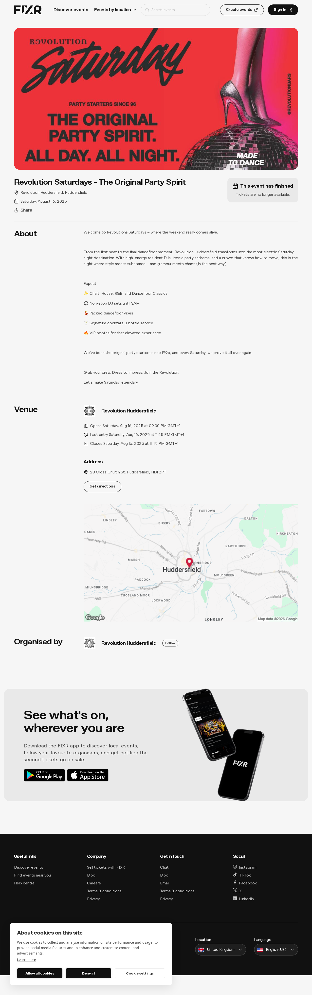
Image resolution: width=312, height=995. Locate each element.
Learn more (26, 959)
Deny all (88, 973)
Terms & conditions (104, 891)
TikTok (245, 875)
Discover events (71, 9)
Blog (91, 875)
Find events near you (32, 875)
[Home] (28, 10)
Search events (163, 9)
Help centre (24, 883)
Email (164, 883)
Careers (94, 883)
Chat (164, 867)
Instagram (248, 867)
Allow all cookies (39, 973)
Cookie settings (140, 973)
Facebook (248, 883)
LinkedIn (246, 899)
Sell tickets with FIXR (106, 867)
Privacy (93, 899)
